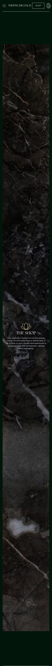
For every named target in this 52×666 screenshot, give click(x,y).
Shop (38, 5)
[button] (4, 6)
